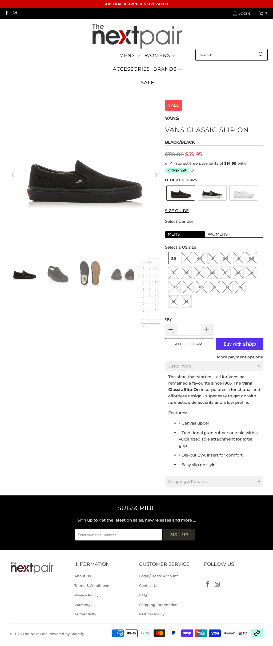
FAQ (143, 595)
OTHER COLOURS (181, 180)
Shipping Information (158, 605)
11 (188, 287)
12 (214, 287)
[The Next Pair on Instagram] (14, 13)
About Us (82, 576)
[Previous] (13, 175)
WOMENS (218, 234)
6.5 (251, 258)
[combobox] (231, 55)
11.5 (201, 287)
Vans (172, 118)
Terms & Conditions (91, 585)
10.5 (174, 287)
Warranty (82, 605)
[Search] (261, 55)
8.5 (212, 272)
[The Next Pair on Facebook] (6, 13)
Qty (168, 319)
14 (240, 287)
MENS (174, 234)
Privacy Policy (86, 595)
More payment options (240, 357)
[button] (130, 56)
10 (251, 272)
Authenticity (85, 614)
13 (227, 287)
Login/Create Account (158, 576)
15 (173, 301)
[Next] (155, 175)
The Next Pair (35, 634)
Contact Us (148, 585)
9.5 (238, 272)
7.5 (186, 272)
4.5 (199, 258)
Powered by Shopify (66, 634)
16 (186, 301)
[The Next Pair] (136, 35)
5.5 (225, 258)
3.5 (173, 258)
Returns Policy (151, 614)
